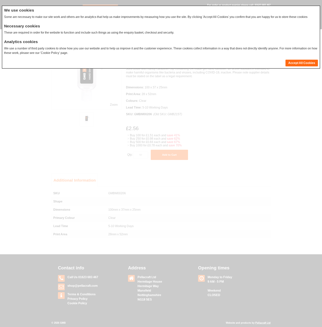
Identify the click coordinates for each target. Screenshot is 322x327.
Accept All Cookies (301, 63)
